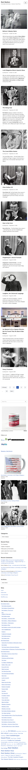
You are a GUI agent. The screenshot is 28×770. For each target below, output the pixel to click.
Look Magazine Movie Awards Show (14, 70)
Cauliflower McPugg (15, 374)
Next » (11, 391)
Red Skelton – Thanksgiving (8, 622)
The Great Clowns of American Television (10, 647)
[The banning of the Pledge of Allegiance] (14, 431)
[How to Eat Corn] (14, 211)
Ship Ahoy (4, 691)
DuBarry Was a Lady (6, 664)
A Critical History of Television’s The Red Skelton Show (13, 649)
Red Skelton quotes (6, 616)
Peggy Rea (15, 745)
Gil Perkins (16, 742)
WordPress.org (4, 596)
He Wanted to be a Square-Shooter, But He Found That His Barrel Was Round (13, 331)
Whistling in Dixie (5, 706)
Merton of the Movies (6, 684)
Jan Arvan (3, 744)
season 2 (3, 755)
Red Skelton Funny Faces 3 (7, 719)
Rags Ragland (20, 745)
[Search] (25, 401)
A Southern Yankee (6, 695)
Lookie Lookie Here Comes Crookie (8, 551)
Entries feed (3, 592)
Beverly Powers (24, 731)
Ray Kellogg (4, 748)
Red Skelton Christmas (7, 717)
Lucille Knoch (19, 744)
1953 (4, 731)
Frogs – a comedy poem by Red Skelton (17, 565)
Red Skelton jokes (5, 638)
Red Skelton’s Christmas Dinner (8, 722)
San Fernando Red (18, 753)
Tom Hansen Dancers (7, 759)
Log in (2, 590)
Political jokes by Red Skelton (7, 548)
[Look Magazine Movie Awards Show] (14, 58)
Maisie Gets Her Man (6, 682)
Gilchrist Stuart (10, 742)
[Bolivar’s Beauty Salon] (14, 19)
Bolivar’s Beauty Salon (10, 31)
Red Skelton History (5, 603)
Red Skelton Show (8, 753)
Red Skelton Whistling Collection (8, 711)
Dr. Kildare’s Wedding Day (7, 662)
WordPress (18, 768)
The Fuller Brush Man (6, 671)
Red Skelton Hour (7, 751)
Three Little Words (5, 700)
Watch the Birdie (5, 702)
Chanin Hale (20, 733)
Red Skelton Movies (5, 651)
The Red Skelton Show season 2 (18, 228)
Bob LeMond (4, 733)
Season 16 (12, 755)
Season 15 (7, 755)
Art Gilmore (12, 731)
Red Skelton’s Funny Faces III (11, 575)
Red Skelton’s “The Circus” (7, 610)
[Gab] (9, 440)
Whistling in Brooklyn (6, 704)
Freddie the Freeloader (6, 634)
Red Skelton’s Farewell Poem (8, 608)
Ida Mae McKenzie (22, 742)
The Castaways (4, 544)
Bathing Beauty (5, 656)
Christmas (3, 735)
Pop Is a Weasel (4, 553)
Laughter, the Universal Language (13, 293)
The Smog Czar (7, 107)
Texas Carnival (5, 697)
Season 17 (18, 755)
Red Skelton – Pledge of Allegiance (9, 620)
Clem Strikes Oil (8, 187)
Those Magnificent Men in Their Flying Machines (12, 715)
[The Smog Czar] (14, 95)
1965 (6, 731)
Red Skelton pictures (6, 636)
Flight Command (5, 669)
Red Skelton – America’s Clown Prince (10, 724)
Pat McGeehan (10, 745)
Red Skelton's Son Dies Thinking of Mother (10, 500)
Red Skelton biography (6, 606)
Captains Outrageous (5, 546)
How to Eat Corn (8, 223)
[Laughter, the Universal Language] (14, 281)
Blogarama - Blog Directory (7, 451)
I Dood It (3, 680)
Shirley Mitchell (4, 757)
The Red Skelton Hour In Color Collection (10, 726)
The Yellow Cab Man (6, 713)
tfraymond (6, 33)
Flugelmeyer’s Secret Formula (12, 257)
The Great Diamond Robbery (8, 673)
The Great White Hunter (10, 151)
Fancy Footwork (8, 369)
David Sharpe (13, 738)
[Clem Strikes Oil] (14, 175)
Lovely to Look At (5, 678)
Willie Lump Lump (24, 759)
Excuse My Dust (5, 667)
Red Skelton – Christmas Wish (8, 618)
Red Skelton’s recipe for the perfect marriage (11, 627)
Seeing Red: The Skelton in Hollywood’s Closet (12, 642)
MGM (25, 744)
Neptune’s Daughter (6, 686)
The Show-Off (5, 693)
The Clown (4, 660)
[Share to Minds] (3, 440)
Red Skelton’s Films (6, 625)
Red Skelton (4, 645)
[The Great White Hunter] (14, 139)
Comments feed (4, 594)
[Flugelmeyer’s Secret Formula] (14, 245)
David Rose (5, 738)
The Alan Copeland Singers (15, 757)
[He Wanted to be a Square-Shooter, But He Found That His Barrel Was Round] (14, 317)
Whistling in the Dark (6, 708)
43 (6, 391)
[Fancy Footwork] (14, 357)
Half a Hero (4, 675)
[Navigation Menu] (25, 3)
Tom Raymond (4, 567)
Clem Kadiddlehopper (6, 629)
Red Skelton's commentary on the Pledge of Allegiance (12, 475)
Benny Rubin (18, 731)
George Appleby (4, 742)
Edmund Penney (4, 740)
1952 (2, 731)
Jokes (15, 744)
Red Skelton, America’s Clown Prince (10, 653)
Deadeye (3, 631)
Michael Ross (3, 745)
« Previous (4, 387)
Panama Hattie (5, 689)
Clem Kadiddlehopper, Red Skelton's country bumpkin (12, 526)
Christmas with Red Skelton (7, 658)
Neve (8, 768)
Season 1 (24, 753)
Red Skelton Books (5, 640)
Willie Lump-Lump (17, 759)
